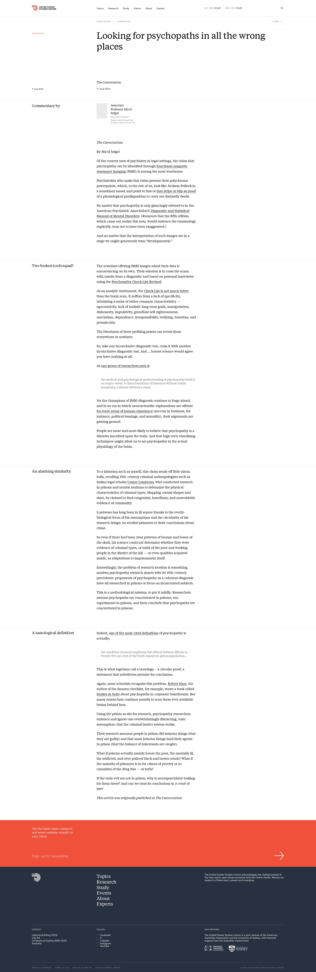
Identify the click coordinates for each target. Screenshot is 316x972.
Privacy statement (42, 968)
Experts (105, 904)
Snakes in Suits (108, 694)
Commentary (124, 21)
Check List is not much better (166, 290)
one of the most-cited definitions (133, 633)
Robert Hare (177, 683)
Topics (104, 876)
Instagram (105, 943)
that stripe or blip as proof (176, 191)
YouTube (104, 946)
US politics (38, 33)
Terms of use (62, 968)
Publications (104, 21)
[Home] (39, 8)
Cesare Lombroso (141, 482)
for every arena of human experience (125, 411)
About (103, 898)
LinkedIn (104, 940)
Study (103, 887)
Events (104, 893)
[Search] (281, 8)
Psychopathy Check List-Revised (136, 281)
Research (106, 882)
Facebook (105, 935)
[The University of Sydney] (238, 948)
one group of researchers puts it (125, 365)
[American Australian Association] (214, 948)
